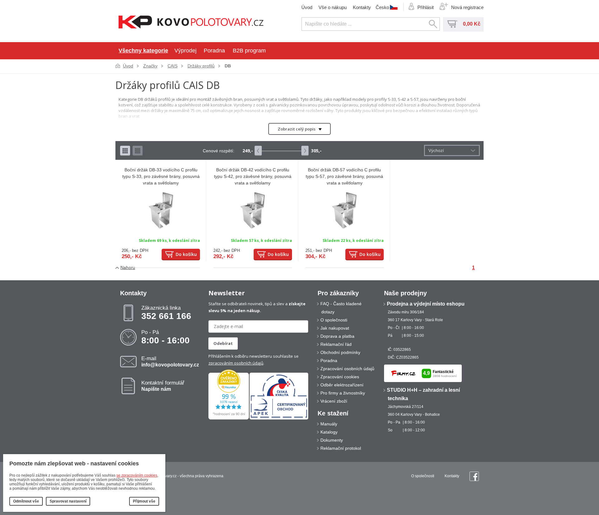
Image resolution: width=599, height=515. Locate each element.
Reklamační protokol (340, 448)
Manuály (328, 423)
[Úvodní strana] (191, 23)
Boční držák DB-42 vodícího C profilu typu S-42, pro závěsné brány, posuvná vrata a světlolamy (252, 176)
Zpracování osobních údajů (347, 368)
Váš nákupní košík (452, 24)
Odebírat (223, 343)
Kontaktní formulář (162, 386)
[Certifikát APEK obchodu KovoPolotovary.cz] (279, 418)
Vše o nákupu (333, 7)
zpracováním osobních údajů (235, 363)
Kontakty (362, 7)
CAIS (173, 65)
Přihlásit (425, 7)
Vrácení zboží (333, 401)
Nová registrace (467, 7)
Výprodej (185, 50)
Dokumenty (331, 440)
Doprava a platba (337, 336)
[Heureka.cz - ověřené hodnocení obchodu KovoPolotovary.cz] (228, 418)
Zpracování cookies (339, 376)
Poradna (214, 50)
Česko (382, 7)
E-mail (170, 361)
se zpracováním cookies (136, 475)
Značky (150, 65)
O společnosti (333, 319)
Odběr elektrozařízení (341, 384)
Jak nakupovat (334, 328)
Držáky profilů (201, 65)
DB (228, 65)
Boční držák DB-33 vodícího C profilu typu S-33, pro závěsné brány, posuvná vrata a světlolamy (161, 176)
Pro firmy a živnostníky (342, 392)
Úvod (306, 7)
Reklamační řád (336, 344)
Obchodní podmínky (340, 352)
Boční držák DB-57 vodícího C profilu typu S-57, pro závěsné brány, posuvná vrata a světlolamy (344, 176)
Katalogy (329, 431)
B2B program (249, 50)
